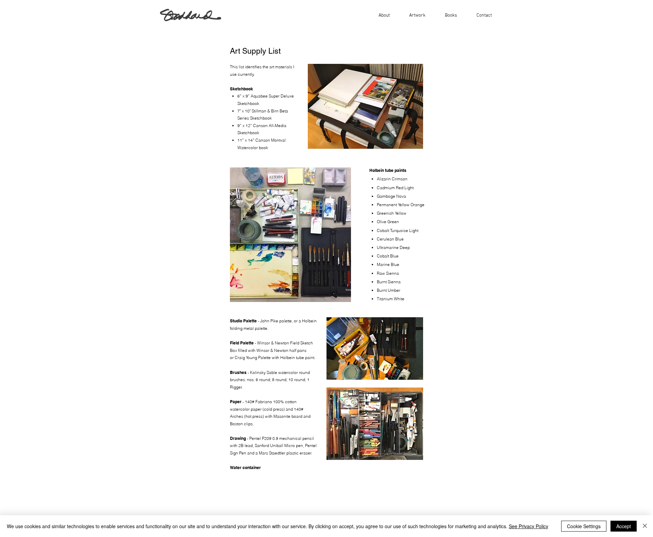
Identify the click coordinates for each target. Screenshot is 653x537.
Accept (623, 526)
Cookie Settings (584, 526)
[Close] (645, 526)
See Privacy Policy (528, 526)
